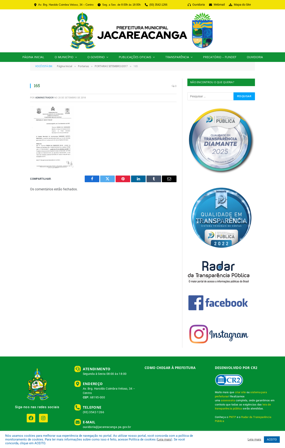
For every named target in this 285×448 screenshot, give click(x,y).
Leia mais (164, 439)
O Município (64, 57)
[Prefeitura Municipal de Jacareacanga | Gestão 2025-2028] (142, 30)
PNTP (232, 417)
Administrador (44, 97)
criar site (240, 392)
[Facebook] (31, 418)
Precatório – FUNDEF (219, 57)
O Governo (96, 57)
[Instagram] (43, 418)
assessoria (228, 400)
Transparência (177, 57)
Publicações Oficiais (135, 57)
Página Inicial (33, 57)
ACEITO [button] (272, 439)
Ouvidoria (255, 57)
